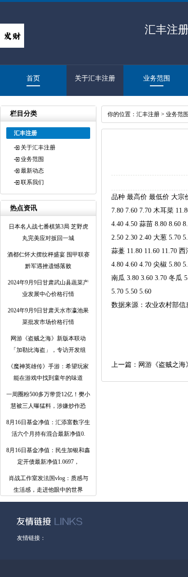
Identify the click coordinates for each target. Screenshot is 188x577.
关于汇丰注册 (95, 78)
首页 (33, 78)
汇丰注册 (148, 114)
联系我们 (32, 182)
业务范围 (156, 78)
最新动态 (32, 170)
